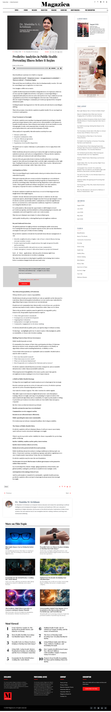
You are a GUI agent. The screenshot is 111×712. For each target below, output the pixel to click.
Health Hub (80, 250)
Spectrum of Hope (82, 267)
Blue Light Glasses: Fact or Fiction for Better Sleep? (19, 548)
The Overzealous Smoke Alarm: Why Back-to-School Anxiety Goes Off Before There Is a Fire (91, 131)
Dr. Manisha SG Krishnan (31, 52)
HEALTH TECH (44, 10)
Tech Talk (79, 274)
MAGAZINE (53, 10)
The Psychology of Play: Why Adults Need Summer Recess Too (91, 185)
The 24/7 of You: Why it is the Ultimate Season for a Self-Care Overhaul (91, 175)
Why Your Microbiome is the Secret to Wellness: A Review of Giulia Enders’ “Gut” (91, 190)
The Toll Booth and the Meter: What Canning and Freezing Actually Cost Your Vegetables (90, 153)
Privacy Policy (64, 685)
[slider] (30, 68)
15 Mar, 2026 (17, 52)
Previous (8, 493)
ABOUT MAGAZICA (75, 10)
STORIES (26, 10)
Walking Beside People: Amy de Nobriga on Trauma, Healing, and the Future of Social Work (56, 629)
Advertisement (14, 2)
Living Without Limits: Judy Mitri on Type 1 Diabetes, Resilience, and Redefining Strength (55, 643)
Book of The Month (82, 236)
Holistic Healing (81, 257)
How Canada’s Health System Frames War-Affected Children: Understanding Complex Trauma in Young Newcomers (56, 651)
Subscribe (5, 2)
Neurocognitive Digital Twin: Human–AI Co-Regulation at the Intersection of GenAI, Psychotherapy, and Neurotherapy (54, 610)
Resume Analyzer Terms (66, 687)
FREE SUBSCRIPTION (90, 10)
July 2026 (80, 209)
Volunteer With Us (65, 692)
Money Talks (80, 263)
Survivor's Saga (81, 270)
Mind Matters (80, 260)
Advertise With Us (65, 689)
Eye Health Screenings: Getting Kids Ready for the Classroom (90, 126)
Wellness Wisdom (82, 277)
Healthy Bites (80, 253)
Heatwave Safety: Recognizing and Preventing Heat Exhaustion (91, 180)
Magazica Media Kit (65, 694)
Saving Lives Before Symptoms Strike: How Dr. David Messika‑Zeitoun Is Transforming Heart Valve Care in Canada (91, 121)
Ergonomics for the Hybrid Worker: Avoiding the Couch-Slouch (19, 578)
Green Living (80, 246)
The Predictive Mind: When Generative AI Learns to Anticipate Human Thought (18, 609)
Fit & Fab (79, 243)
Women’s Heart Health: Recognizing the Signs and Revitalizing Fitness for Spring (55, 659)
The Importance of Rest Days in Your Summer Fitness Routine (89, 137)
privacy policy (30, 279)
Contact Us (63, 696)
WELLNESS (34, 10)
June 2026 (80, 212)
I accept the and (29, 279)
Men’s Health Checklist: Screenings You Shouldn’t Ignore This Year (23, 635)
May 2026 (80, 215)
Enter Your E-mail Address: (25, 273)
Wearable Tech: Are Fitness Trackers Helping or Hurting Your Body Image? (54, 548)
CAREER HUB (64, 10)
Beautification (81, 233)
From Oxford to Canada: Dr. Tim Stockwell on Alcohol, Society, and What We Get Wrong (22, 629)
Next (67, 493)
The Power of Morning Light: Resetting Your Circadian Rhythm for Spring (55, 636)
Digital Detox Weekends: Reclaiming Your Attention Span (53, 578)
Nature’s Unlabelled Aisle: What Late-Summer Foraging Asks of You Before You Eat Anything (89, 115)
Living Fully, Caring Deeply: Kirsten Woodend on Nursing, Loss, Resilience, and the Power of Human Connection (24, 651)
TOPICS (16, 10)
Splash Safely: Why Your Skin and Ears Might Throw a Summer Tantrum (91, 163)
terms (37, 279)
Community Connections (84, 240)
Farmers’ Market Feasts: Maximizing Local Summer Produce (90, 158)
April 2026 (80, 219)
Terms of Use (63, 682)
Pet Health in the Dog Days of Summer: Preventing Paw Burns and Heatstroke (90, 142)
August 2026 (80, 205)
